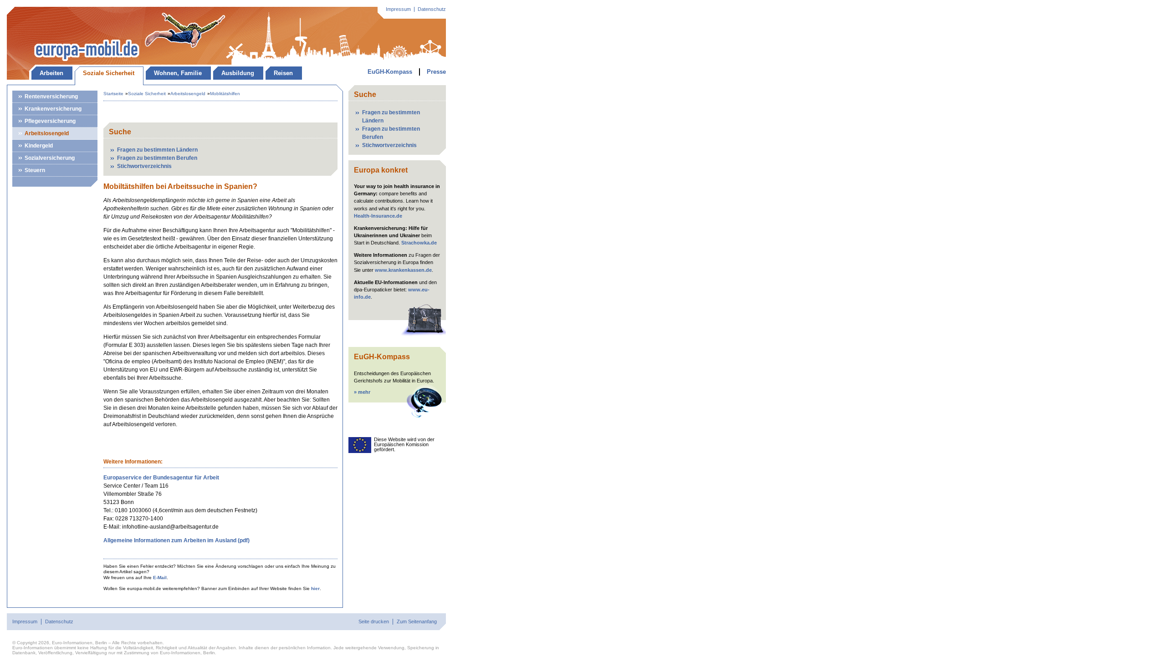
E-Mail (160, 577)
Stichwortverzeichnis (144, 166)
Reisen (283, 73)
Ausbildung (237, 73)
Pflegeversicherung (50, 121)
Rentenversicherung (51, 96)
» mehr (362, 392)
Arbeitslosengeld (47, 133)
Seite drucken (373, 621)
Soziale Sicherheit (108, 73)
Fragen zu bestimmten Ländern (157, 150)
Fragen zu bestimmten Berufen (157, 158)
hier (315, 588)
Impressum (398, 9)
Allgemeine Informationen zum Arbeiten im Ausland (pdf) (176, 540)
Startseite (113, 93)
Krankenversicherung (53, 109)
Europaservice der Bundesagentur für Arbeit (161, 477)
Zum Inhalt (52, 11)
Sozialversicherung (50, 158)
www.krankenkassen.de (403, 270)
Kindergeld (39, 146)
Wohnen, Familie (178, 73)
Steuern (35, 170)
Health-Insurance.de (378, 216)
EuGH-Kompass (390, 71)
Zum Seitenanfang (417, 621)
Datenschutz (432, 9)
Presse (436, 71)
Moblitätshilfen (225, 93)
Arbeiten (51, 73)
